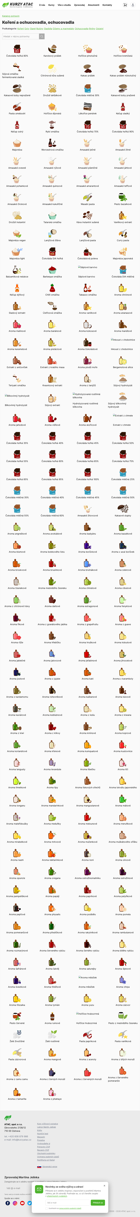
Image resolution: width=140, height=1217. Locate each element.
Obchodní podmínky (46, 1153)
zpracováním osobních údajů (70, 1208)
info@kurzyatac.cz (21, 1139)
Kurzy (51, 5)
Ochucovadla (81, 28)
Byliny (92, 28)
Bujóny (39, 28)
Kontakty (107, 5)
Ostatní (99, 28)
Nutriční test (42, 1133)
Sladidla (48, 28)
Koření (20, 28)
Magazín (41, 1137)
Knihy (39, 1130)
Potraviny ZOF (43, 1147)
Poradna (41, 1140)
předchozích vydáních (57, 1196)
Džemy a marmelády (63, 28)
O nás (42, 5)
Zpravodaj (79, 5)
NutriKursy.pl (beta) (46, 1160)
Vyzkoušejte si (43, 1143)
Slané (33, 28)
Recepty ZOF (43, 1150)
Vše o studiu (64, 5)
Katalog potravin (10, 16)
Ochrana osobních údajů (48, 1156)
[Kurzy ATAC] (17, 5)
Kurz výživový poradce (47, 1124)
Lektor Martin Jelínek (46, 1127)
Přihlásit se (98, 1202)
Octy (26, 28)
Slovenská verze (49, 1166)
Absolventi (93, 5)
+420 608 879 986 (18, 1136)
